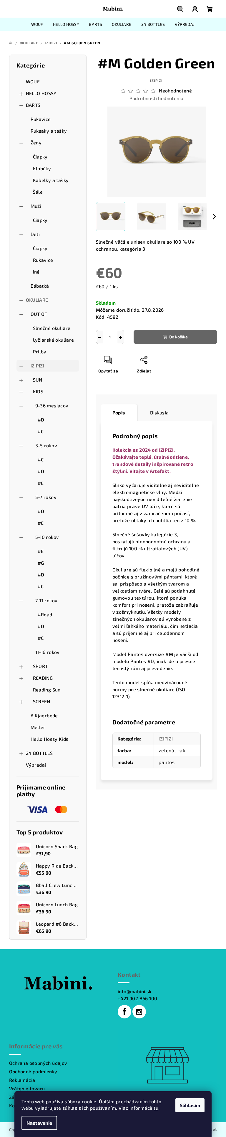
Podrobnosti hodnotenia (156, 98)
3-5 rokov (46, 445)
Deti (35, 234)
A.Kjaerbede (44, 715)
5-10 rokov (47, 537)
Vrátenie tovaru (27, 1088)
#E (41, 483)
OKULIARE (37, 300)
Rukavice (41, 119)
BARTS (33, 105)
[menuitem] (37, 24)
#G (41, 563)
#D (41, 419)
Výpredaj (36, 764)
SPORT (40, 666)
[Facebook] (124, 1011)
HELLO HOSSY (41, 93)
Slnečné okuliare (52, 328)
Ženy (36, 142)
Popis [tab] (118, 412)
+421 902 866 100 (137, 998)
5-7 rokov (46, 497)
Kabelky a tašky (51, 180)
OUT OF (39, 314)
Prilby (39, 351)
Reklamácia (22, 1080)
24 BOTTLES (39, 753)
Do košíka (178, 336)
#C (41, 431)
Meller (38, 727)
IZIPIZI (37, 365)
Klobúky (42, 168)
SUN (37, 379)
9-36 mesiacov (52, 405)
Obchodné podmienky (33, 1071)
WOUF (33, 81)
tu (156, 1108)
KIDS (38, 391)
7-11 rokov (46, 600)
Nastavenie (39, 1123)
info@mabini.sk (135, 991)
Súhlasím (190, 1105)
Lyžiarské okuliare (53, 340)
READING (43, 678)
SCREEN (41, 701)
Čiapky (40, 156)
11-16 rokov (47, 652)
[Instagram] (139, 1011)
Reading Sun (47, 689)
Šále (38, 192)
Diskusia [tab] (159, 412)
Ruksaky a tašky (49, 131)
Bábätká (40, 286)
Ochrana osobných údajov (38, 1063)
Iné (36, 271)
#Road (45, 614)
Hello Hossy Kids (50, 739)
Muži (36, 206)
